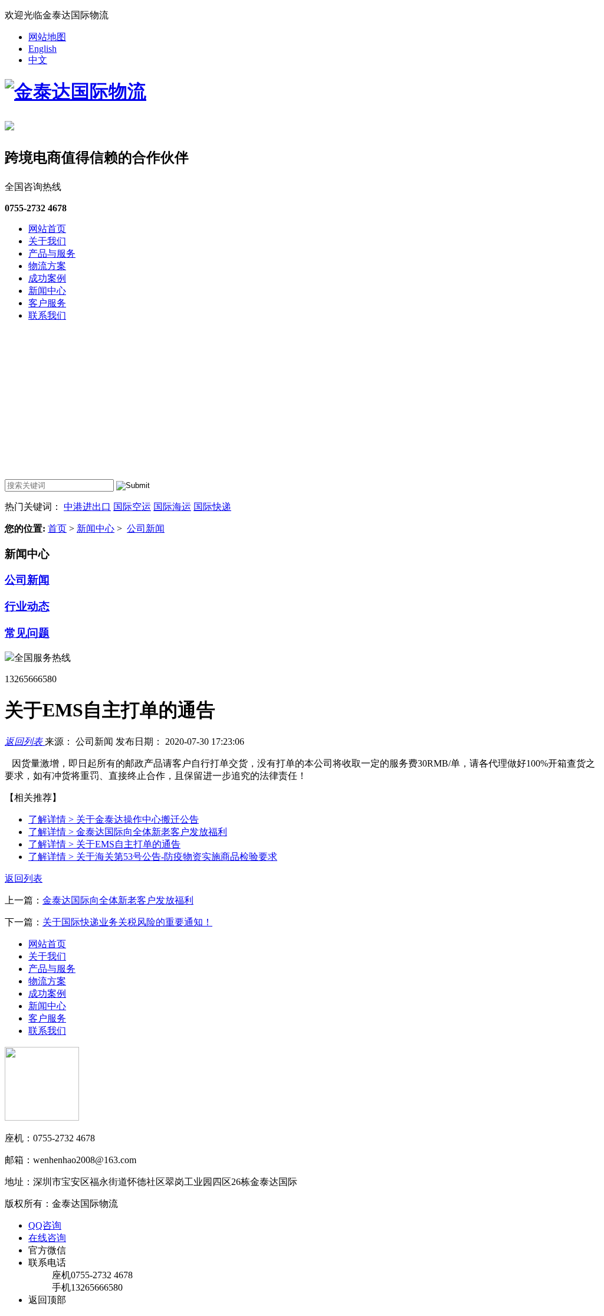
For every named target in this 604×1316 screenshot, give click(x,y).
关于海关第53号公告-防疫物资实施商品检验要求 (152, 857)
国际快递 (212, 507)
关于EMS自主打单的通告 (104, 844)
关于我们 (47, 241)
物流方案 (47, 266)
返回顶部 (47, 1300)
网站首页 (47, 229)
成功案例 (47, 278)
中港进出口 (87, 507)
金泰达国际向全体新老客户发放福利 (127, 832)
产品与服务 (52, 253)
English (42, 49)
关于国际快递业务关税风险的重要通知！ (127, 922)
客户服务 (47, 303)
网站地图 (47, 37)
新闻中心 (47, 291)
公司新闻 (146, 528)
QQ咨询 (44, 1225)
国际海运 (172, 507)
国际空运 (132, 507)
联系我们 (47, 315)
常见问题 (27, 633)
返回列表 (25, 741)
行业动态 (27, 606)
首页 (57, 528)
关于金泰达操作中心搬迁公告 (113, 819)
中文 (37, 60)
